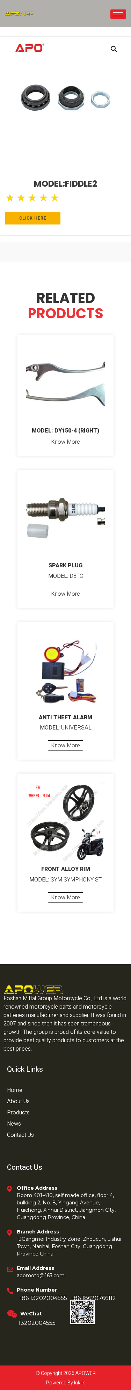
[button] (114, 49)
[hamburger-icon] (118, 14)
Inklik (79, 1382)
